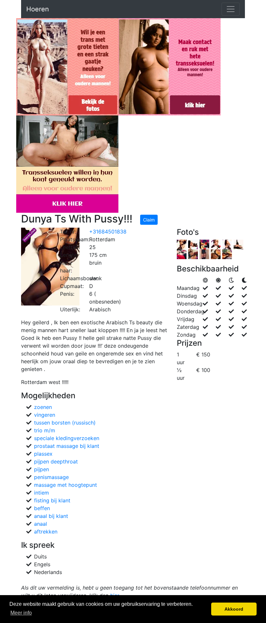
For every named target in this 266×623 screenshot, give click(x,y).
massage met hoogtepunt (65, 485)
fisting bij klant (52, 500)
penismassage (51, 477)
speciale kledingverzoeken (66, 438)
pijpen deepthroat (56, 461)
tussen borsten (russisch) (65, 422)
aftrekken (45, 531)
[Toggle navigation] (231, 9)
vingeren (44, 415)
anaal (40, 524)
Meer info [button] (21, 613)
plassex (43, 453)
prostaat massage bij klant (66, 446)
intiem (41, 492)
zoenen (43, 407)
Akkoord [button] (233, 609)
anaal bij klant (51, 516)
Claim (149, 219)
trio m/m (44, 430)
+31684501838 (108, 231)
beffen (42, 508)
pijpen (41, 469)
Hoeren (37, 9)
